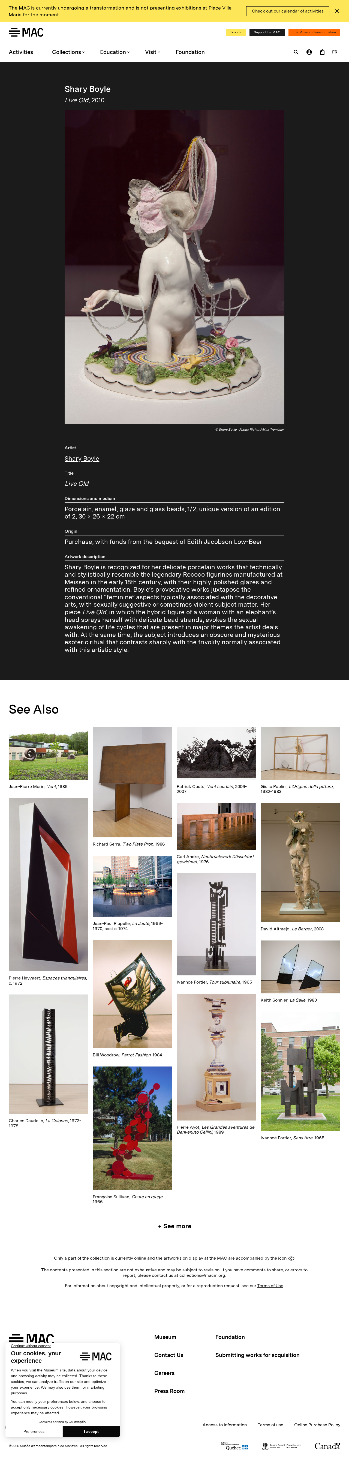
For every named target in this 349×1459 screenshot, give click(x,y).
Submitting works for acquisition (257, 1355)
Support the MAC (267, 32)
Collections (66, 52)
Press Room (169, 1391)
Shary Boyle (82, 458)
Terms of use (270, 1424)
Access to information (225, 1424)
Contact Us (168, 1355)
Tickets (235, 32)
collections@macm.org (202, 1275)
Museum (165, 1337)
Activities (21, 52)
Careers (164, 1373)
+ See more (174, 1226)
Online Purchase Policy (317, 1424)
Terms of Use (270, 1285)
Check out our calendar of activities (288, 11)
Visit (151, 52)
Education (113, 52)
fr (335, 52)
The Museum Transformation (314, 32)
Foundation (190, 52)
